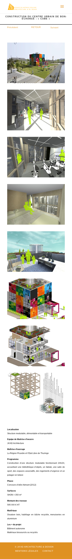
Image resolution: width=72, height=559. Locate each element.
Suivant (54, 27)
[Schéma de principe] (36, 365)
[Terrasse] (36, 271)
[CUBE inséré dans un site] (36, 82)
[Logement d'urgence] (36, 223)
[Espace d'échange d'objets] (36, 129)
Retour (36, 27)
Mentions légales (26, 551)
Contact (48, 551)
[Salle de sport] (36, 176)
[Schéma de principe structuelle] (36, 412)
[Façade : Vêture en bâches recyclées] (36, 318)
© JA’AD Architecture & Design (34, 547)
